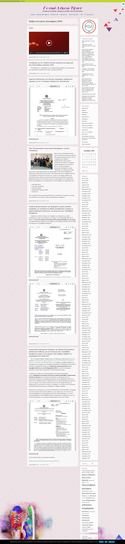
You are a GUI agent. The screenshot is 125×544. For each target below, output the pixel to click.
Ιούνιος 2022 (85, 273)
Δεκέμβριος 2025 (86, 193)
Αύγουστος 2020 (86, 315)
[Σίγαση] (65, 53)
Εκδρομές (84, 114)
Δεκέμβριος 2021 (86, 286)
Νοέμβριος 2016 (86, 406)
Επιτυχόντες (63, 14)
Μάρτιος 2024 (85, 232)
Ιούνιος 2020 (85, 319)
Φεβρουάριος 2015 (86, 451)
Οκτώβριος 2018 (86, 360)
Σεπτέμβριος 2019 (86, 338)
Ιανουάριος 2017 (86, 401)
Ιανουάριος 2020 (86, 330)
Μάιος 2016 (85, 419)
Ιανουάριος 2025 (86, 213)
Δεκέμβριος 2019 (86, 332)
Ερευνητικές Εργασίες (87, 123)
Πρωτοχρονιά (85, 491)
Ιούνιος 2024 (85, 226)
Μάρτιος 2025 (85, 208)
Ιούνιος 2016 (85, 417)
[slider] (48, 52)
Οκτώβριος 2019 (86, 336)
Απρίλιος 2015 (85, 447)
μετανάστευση (85, 522)
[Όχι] (123, 542)
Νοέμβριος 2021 (86, 289)
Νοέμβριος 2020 (86, 310)
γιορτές (84, 500)
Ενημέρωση (85, 119)
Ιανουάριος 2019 (86, 354)
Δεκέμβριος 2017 (86, 380)
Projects (93, 470)
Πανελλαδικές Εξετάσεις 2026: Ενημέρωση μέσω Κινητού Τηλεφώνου (88, 89)
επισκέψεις (85, 515)
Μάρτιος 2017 (85, 397)
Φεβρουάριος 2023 (86, 258)
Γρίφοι (92, 472)
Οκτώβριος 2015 (86, 434)
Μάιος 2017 (85, 395)
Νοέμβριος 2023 (86, 241)
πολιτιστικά (85, 529)
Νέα (82, 14)
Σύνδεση (23, 1)
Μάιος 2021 (85, 297)
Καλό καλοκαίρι (86, 41)
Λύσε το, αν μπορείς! (87, 132)
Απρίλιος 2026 (85, 185)
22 (83, 164)
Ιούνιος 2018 (85, 369)
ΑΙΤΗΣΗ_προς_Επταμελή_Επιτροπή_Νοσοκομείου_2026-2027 (44, 461)
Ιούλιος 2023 (85, 247)
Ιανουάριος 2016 (86, 427)
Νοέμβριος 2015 (86, 432)
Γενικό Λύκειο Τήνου (62, 8)
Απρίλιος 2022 (85, 278)
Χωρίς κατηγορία (86, 144)
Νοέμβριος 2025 (86, 195)
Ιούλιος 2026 (85, 178)
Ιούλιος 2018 (85, 367)
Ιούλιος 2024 (85, 224)
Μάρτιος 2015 (85, 449)
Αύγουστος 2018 (86, 365)
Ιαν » (87, 170)
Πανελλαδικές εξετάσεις (88, 136)
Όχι (106, 541)
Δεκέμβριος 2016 (86, 404)
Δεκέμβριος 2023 (86, 239)
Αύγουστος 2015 (86, 438)
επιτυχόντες (86, 518)
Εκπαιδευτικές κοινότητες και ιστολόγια (10, 1)
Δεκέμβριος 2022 (86, 263)
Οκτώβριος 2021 (86, 291)
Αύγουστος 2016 (86, 412)
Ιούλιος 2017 (85, 391)
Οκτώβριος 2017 (86, 384)
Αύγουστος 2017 (86, 388)
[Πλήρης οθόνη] (67, 53)
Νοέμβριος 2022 (86, 265)
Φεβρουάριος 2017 (86, 399)
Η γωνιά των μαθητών (87, 127)
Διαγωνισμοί (85, 108)
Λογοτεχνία (85, 129)
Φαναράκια (91, 491)
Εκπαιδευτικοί (85, 116)
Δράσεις (84, 110)
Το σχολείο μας (89, 14)
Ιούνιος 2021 (85, 295)
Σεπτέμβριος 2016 (86, 410)
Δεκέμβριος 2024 (86, 215)
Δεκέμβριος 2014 (86, 456)
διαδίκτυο (84, 502)
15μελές (84, 470)
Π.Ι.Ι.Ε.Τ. (87, 482)
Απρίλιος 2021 (85, 299)
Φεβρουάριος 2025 (86, 211)
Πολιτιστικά (85, 142)
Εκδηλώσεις (85, 112)
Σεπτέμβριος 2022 (86, 269)
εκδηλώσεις (87, 505)
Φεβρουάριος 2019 (86, 351)
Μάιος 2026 (85, 182)
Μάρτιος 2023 (85, 256)
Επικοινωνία (54, 14)
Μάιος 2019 (85, 345)
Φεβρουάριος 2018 (86, 378)
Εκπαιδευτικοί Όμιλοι (42, 14)
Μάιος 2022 (85, 276)
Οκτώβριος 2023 (86, 243)
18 (89, 162)
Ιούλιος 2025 (85, 202)
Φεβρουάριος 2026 (86, 189)
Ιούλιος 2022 (85, 271)
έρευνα (88, 495)
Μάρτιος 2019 (85, 349)
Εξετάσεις (84, 121)
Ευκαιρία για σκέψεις (87, 125)
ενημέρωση (88, 508)
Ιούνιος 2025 (85, 204)
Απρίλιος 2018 (85, 373)
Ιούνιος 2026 (85, 180)
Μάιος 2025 (85, 206)
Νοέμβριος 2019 (86, 334)
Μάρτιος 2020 (85, 325)
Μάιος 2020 (85, 321)
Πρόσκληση (85, 94)
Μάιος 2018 (85, 371)
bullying (88, 470)
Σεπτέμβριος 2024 (86, 221)
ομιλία (91, 522)
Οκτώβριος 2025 (86, 198)
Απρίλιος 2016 (85, 421)
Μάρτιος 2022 (85, 280)
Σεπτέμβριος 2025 (86, 200)
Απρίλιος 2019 (85, 347)
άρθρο (93, 493)
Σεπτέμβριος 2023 (86, 245)
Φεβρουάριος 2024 (86, 234)
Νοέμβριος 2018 (86, 358)
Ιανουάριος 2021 (86, 306)
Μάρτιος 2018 (85, 375)
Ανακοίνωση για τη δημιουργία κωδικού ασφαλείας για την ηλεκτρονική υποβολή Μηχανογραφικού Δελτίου (88, 81)
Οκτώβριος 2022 (86, 267)
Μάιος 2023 (85, 252)
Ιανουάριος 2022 (86, 284)
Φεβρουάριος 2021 (86, 304)
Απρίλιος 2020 (85, 323)
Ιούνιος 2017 (85, 393)
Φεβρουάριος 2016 (86, 425)
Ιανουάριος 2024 (86, 237)
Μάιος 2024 (85, 228)
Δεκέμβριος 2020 (86, 308)
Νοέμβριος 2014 (86, 458)
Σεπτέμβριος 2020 (86, 312)
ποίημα (89, 527)
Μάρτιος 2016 (85, 423)
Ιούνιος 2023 (85, 250)
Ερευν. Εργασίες (74, 14)
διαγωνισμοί (90, 500)
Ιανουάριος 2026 (86, 191)
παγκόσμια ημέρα (87, 525)
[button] (49, 43)
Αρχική (33, 14)
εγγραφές (88, 502)
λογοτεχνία (85, 520)
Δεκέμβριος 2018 (86, 356)
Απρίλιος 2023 (85, 254)
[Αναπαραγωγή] (31, 53)
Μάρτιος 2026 (85, 187)
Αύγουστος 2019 (86, 341)
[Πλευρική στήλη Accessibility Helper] (123, 4)
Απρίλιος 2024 (85, 230)
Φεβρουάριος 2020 (86, 328)
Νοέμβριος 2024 (86, 217)
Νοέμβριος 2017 (86, 382)
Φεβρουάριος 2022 (86, 282)
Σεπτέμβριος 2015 (86, 436)
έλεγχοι (84, 496)
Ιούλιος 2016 (85, 414)
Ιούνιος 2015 (85, 443)
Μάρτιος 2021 (85, 302)
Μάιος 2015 (85, 445)
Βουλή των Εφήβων (86, 472)
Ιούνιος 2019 (85, 343)
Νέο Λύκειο (85, 134)
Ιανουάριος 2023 (86, 260)
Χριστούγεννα (87, 493)
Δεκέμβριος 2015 (86, 430)
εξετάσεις (85, 511)
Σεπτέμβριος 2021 (86, 293)
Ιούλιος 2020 (85, 317)
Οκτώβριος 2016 (86, 408)
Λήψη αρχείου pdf (33, 139)
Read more (111, 541)
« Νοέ (83, 170)
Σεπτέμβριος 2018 (86, 362)
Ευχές (31, 28)
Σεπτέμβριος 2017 (86, 386)
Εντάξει (101, 541)
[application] (49, 43)
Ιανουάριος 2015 (86, 453)
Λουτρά (90, 480)
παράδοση (84, 527)
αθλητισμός (93, 496)
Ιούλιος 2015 (85, 440)
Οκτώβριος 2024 (86, 219)
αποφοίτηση (89, 498)
